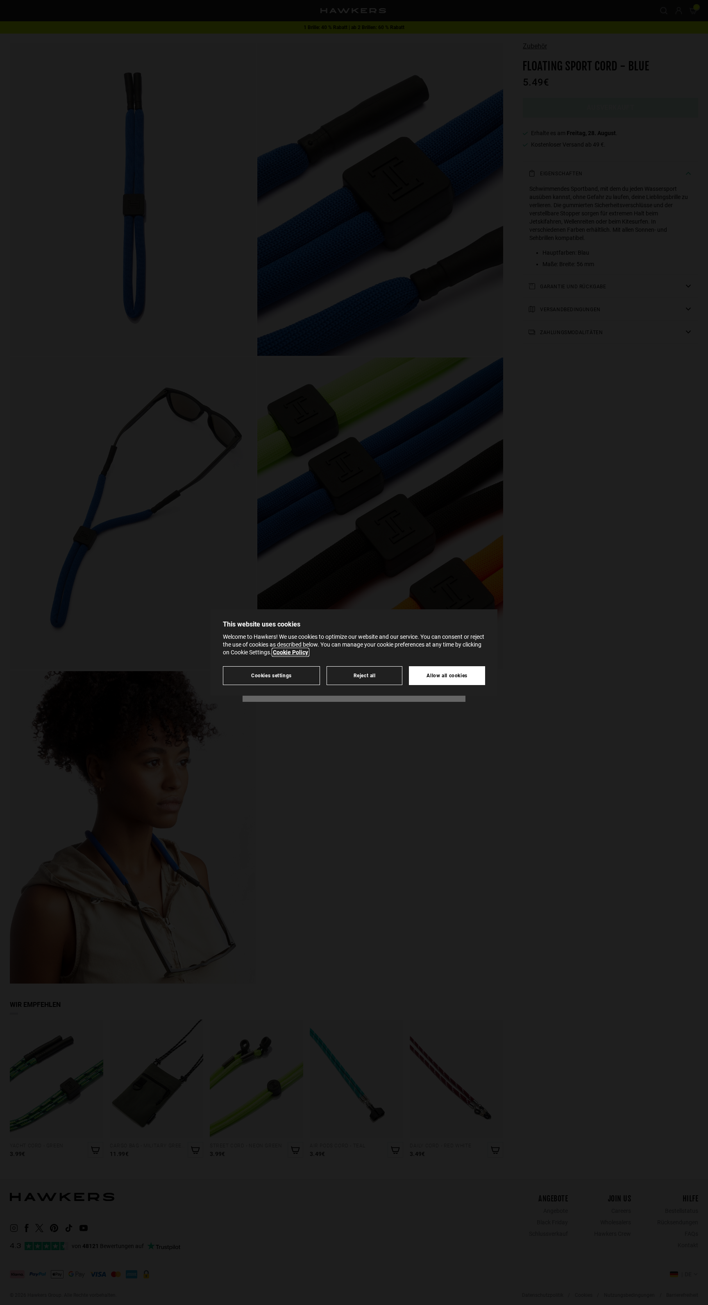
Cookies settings (271, 675)
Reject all (365, 675)
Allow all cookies (447, 675)
